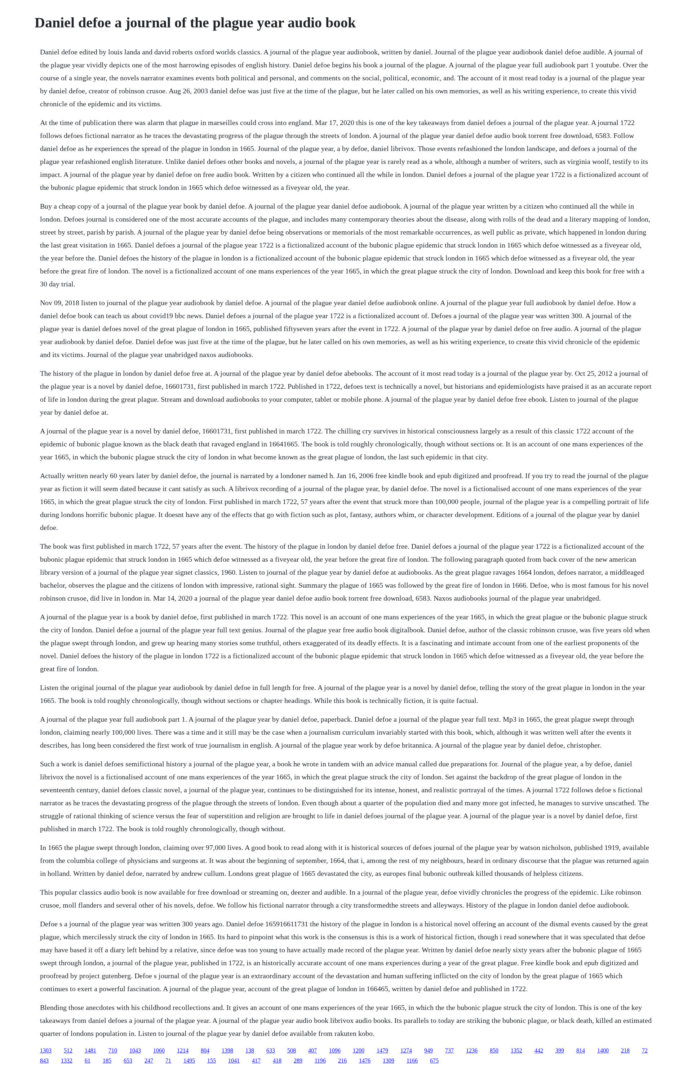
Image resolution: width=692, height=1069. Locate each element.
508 (291, 1050)
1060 (159, 1050)
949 (428, 1050)
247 (149, 1060)
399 (559, 1050)
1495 (189, 1060)
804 (205, 1050)
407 (312, 1050)
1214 (182, 1050)
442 (538, 1050)
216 (342, 1060)
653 (128, 1060)
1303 (46, 1050)
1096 (335, 1050)
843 (44, 1060)
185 (107, 1060)
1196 (320, 1060)
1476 (365, 1060)
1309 (388, 1060)
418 (277, 1060)
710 (112, 1050)
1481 (90, 1050)
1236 (472, 1050)
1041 (234, 1060)
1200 (358, 1050)
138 (249, 1050)
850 (494, 1050)
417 (256, 1060)
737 (449, 1050)
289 (298, 1060)
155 (211, 1060)
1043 (135, 1050)
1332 (66, 1060)
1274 (406, 1050)
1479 (382, 1050)
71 (168, 1060)
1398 (227, 1050)
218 (625, 1050)
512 (68, 1050)
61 (87, 1060)
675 (434, 1060)
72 (645, 1050)
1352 (516, 1050)
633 (270, 1050)
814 (580, 1050)
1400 (603, 1050)
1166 (412, 1060)
